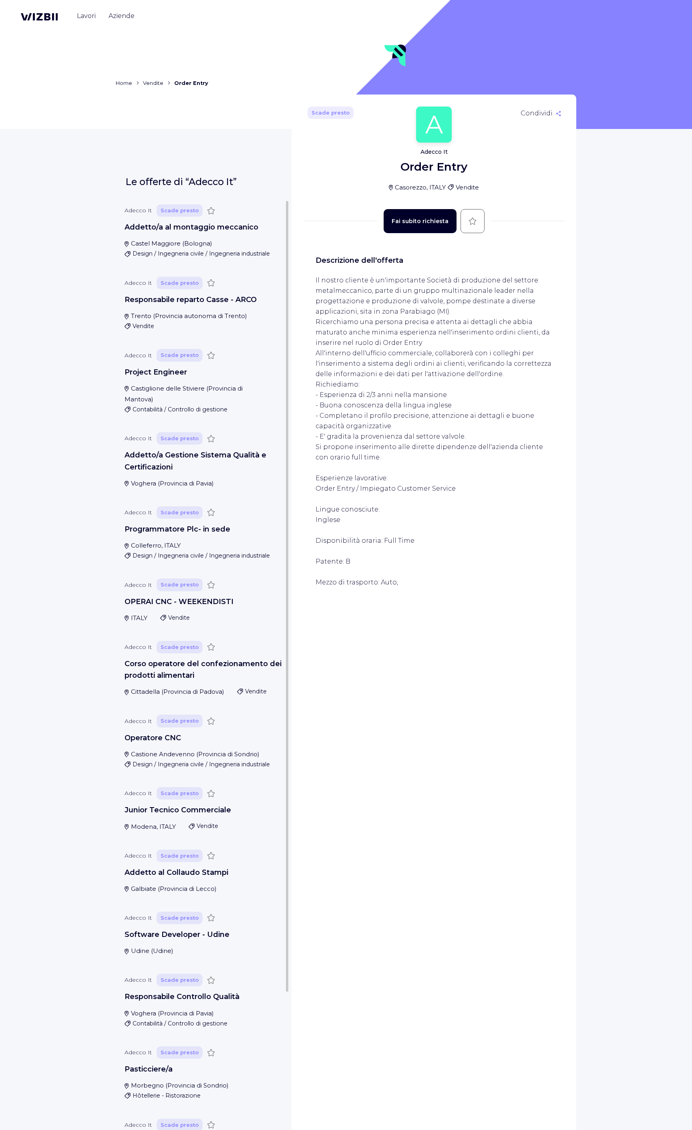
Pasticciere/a (149, 1069)
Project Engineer (156, 372)
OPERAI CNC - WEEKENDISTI (179, 601)
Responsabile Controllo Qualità (182, 996)
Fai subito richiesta (420, 221)
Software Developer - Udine (177, 934)
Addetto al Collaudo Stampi (176, 872)
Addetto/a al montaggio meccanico (191, 227)
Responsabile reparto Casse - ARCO (191, 299)
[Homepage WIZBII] (39, 17)
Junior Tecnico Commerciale (178, 810)
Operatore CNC (153, 737)
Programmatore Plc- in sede (177, 529)
